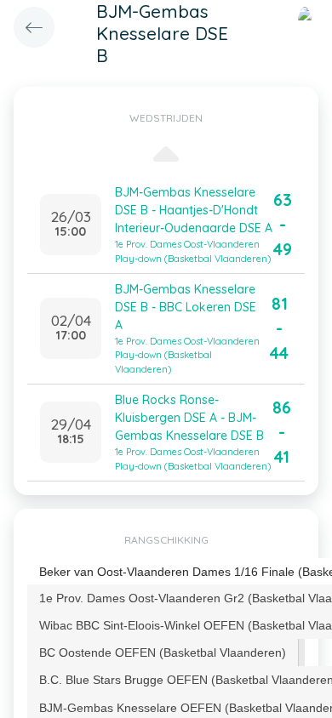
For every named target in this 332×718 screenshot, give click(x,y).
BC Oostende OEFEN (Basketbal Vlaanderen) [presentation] (162, 652)
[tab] (163, 652)
